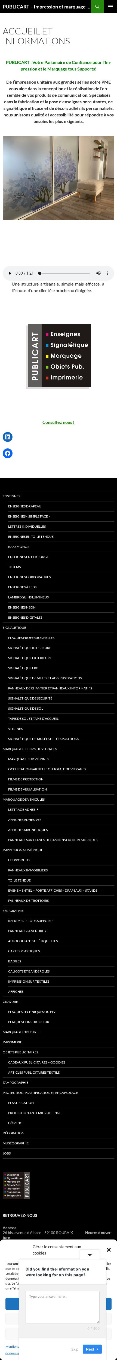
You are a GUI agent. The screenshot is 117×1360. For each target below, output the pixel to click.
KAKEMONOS (18, 547)
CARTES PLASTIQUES (24, 951)
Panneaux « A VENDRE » (27, 931)
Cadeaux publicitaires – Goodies (36, 1062)
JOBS (7, 1153)
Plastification (21, 1103)
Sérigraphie (13, 911)
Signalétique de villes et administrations (45, 678)
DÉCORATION (13, 1133)
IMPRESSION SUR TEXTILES (28, 981)
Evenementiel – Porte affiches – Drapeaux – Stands (52, 890)
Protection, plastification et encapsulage (40, 1093)
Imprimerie (12, 1042)
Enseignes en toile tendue (31, 536)
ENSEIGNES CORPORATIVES (29, 577)
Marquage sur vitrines (28, 759)
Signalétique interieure (29, 648)
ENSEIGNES (11, 496)
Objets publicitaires (20, 1052)
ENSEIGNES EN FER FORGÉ (28, 557)
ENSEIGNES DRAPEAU (24, 506)
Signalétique (14, 627)
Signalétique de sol (25, 708)
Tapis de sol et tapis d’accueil (33, 718)
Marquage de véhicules (24, 799)
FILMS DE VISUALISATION (27, 789)
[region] (58, 182)
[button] (109, 1250)
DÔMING (15, 1123)
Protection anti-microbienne (34, 1113)
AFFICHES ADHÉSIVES (24, 820)
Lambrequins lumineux (28, 597)
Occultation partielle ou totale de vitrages (47, 769)
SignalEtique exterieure (30, 658)
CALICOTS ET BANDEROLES (29, 971)
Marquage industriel (22, 1032)
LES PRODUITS (19, 860)
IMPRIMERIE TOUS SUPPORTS (30, 921)
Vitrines (15, 729)
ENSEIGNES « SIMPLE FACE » (29, 516)
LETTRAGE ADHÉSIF (23, 809)
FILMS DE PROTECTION (26, 779)
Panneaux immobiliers (28, 870)
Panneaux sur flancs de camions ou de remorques (52, 840)
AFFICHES (15, 991)
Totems (14, 567)
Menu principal (110, 6)
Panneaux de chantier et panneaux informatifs (50, 688)
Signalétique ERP (23, 668)
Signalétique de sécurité (30, 698)
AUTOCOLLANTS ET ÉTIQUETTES (33, 941)
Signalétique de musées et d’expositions (43, 739)
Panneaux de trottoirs (28, 900)
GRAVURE (10, 1002)
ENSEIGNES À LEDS (22, 587)
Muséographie (16, 1143)
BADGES (14, 961)
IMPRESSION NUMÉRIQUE (23, 850)
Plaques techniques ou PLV (32, 1012)
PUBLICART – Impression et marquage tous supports (47, 7)
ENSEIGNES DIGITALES (25, 617)
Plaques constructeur (28, 1022)
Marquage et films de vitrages (30, 749)
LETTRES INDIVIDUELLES (27, 526)
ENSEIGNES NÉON (22, 607)
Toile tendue (19, 880)
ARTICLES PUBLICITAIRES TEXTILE (34, 1072)
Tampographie (15, 1082)
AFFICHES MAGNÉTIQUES (28, 830)
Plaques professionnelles (31, 638)
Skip (74, 1349)
